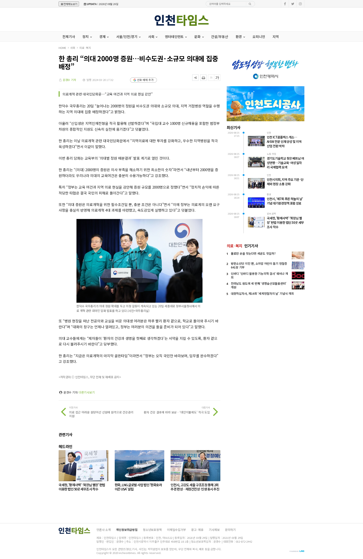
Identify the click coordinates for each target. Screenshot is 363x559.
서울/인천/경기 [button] (127, 36)
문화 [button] (197, 36)
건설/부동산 (219, 36)
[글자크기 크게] (217, 77)
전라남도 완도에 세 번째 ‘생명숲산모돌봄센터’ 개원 (258, 285)
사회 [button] (151, 36)
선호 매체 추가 (145, 80)
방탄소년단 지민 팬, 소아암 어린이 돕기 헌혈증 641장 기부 (259, 265)
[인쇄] (203, 77)
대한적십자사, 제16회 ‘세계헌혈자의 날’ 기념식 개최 (262, 293)
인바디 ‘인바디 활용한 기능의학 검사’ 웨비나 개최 (259, 275)
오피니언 (259, 36)
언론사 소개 (103, 530)
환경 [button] (239, 36)
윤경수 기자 (69, 80)
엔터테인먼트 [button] (174, 36)
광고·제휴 (197, 530)
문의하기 (230, 530)
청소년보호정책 (152, 530)
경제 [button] (103, 36)
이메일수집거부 (176, 530)
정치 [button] (85, 36)
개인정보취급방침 (127, 530)
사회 (72, 48)
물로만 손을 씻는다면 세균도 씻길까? (253, 253)
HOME (62, 48)
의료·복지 (85, 48)
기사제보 (214, 530)
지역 (275, 36)
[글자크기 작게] (211, 77)
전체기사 (68, 36)
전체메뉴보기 (70, 4)
